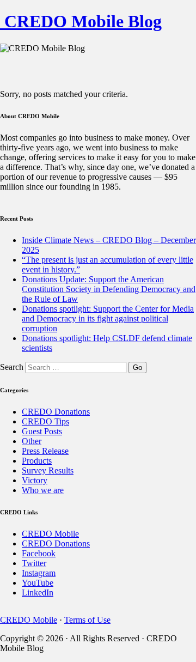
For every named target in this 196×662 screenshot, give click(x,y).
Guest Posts (42, 431)
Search (11, 367)
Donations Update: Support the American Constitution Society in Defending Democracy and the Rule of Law (108, 289)
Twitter (34, 563)
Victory (34, 480)
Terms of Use (87, 619)
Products (37, 460)
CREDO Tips (45, 421)
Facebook (39, 553)
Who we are (43, 490)
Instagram (39, 573)
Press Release (45, 450)
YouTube (37, 582)
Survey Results (48, 470)
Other (31, 441)
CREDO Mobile (50, 533)
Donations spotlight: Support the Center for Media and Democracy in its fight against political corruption (108, 318)
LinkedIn (37, 592)
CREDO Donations (56, 411)
